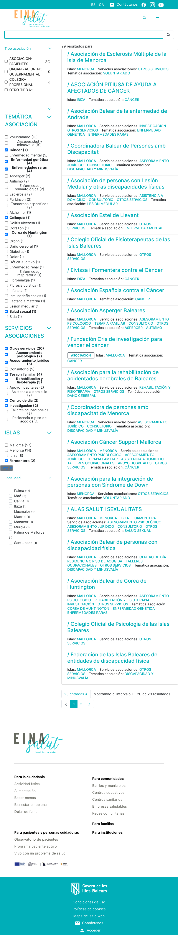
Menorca (85, 69)
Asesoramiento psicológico (94, 455)
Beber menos (25, 797)
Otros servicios (153, 69)
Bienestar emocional (31, 804)
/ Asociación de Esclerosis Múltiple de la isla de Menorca (116, 57)
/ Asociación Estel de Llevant (103, 215)
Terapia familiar (109, 323)
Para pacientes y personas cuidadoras (46, 832)
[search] (144, 17)
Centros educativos (108, 792)
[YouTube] (161, 5)
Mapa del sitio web (89, 916)
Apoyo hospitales (135, 463)
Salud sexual (138, 530)
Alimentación (25, 791)
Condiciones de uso (89, 902)
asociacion (81, 355)
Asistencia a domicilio (142, 459)
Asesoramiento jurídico (90, 526)
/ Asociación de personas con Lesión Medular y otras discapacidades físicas (116, 183)
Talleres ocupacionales (90, 463)
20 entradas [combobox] (77, 695)
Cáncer (132, 99)
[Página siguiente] (89, 704)
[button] (27, 48)
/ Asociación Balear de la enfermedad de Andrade (117, 114)
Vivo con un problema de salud (40, 853)
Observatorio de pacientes (36, 839)
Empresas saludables (109, 806)
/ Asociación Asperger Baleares (106, 310)
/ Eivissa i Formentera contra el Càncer (115, 270)
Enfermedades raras (108, 134)
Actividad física (27, 784)
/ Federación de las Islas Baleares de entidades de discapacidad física (112, 657)
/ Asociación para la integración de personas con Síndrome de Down (110, 482)
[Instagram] (152, 4)
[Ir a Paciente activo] (39, 18)
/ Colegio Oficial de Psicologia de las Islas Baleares (118, 627)
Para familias (103, 824)
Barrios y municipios (108, 785)
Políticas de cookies (89, 909)
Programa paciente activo (35, 846)
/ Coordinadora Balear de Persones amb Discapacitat (116, 149)
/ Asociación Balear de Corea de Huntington (107, 584)
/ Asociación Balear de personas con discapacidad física (112, 545)
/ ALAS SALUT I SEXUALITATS (104, 509)
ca (101, 4)
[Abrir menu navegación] (157, 17)
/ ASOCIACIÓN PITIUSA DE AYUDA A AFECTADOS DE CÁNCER (112, 87)
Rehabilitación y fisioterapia (121, 600)
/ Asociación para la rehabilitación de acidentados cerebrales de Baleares (113, 375)
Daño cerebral (81, 395)
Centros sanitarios (107, 799)
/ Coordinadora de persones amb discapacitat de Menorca (107, 410)
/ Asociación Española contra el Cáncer (115, 290)
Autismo (154, 327)
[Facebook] (143, 4)
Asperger (134, 327)
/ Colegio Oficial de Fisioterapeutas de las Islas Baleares (118, 242)
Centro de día (152, 557)
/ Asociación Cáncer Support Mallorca (114, 442)
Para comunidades (108, 778)
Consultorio (99, 165)
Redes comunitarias (108, 813)
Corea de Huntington (88, 608)
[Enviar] (168, 35)
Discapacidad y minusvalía (92, 169)
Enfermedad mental (144, 228)
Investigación (152, 126)
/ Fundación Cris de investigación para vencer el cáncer (114, 342)
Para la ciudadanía (29, 777)
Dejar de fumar (26, 811)
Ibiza (81, 99)
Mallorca (86, 126)
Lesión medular (102, 204)
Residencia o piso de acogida (94, 561)
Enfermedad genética (134, 608)
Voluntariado (116, 73)
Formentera (144, 518)
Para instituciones (107, 832)
